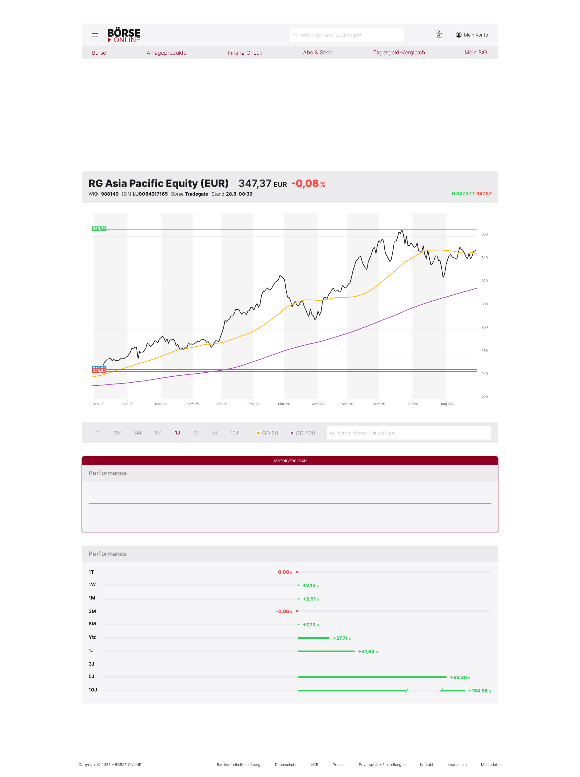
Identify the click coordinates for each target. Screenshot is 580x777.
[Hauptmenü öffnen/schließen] (95, 34)
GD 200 (305, 433)
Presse (338, 764)
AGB (314, 764)
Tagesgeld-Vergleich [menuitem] (399, 52)
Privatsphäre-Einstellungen (382, 764)
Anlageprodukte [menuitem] (167, 52)
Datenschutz (285, 764)
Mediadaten (491, 764)
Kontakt (426, 764)
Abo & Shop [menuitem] (318, 52)
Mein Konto (476, 35)
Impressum (457, 764)
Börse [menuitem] (99, 52)
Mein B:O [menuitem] (476, 52)
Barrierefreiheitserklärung (238, 764)
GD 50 (270, 433)
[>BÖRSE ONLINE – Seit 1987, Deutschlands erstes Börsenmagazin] (124, 34)
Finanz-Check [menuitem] (245, 52)
